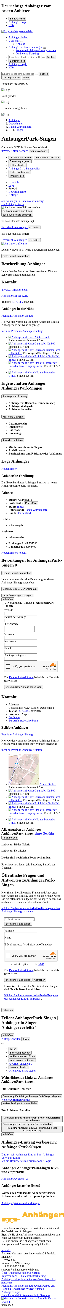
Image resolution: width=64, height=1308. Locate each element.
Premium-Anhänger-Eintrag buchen (36, 50)
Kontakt (20, 43)
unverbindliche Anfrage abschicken (23, 687)
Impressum (7, 1275)
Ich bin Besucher (26, 1160)
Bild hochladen (17, 165)
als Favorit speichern (20, 157)
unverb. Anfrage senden (15, 150)
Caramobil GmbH (44, 343)
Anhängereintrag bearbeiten (17, 1279)
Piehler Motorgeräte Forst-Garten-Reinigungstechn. (33, 364)
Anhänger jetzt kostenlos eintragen (20, 1203)
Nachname (10, 641)
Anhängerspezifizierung (15, 396)
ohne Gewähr (44, 833)
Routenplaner (9, 468)
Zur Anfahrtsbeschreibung (23, 720)
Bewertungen (17, 191)
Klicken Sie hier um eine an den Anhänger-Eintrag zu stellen (30, 910)
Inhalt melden (17, 175)
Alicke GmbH (42, 337)
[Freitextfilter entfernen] (43, 57)
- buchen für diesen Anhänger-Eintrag (32, 1129)
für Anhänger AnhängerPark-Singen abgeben (32, 1096)
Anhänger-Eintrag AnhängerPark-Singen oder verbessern (32, 1119)
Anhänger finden (18, 37)
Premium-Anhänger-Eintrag (17, 315)
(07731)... (17, 301)
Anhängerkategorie (15, 655)
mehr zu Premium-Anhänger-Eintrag (21, 331)
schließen (34, 227)
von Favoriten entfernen (47, 157)
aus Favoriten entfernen (22, 1060)
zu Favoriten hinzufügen (22, 1056)
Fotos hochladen (18, 1067)
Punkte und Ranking (27, 53)
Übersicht (14, 182)
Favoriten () (14, 1178)
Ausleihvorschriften (13, 440)
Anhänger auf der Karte (14, 295)
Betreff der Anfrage (15, 616)
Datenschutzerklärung (21, 677)
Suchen (51, 57)
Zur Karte (14, 717)
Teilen (13, 1049)
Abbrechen (39, 979)
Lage (11, 185)
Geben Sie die (20, 589)
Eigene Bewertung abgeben (17, 573)
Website (8, 609)
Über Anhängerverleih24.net (17, 1272)
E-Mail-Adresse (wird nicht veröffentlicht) (28, 944)
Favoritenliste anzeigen (14, 227)
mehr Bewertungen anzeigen (17, 595)
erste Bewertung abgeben (16, 256)
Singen (20, 506)
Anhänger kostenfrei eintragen (25, 47)
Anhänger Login (18, 22)
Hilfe (11, 25)
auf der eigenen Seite (27, 1124)
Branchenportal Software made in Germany (25, 1297)
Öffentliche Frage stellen (22, 1070)
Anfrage (13, 194)
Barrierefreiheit (17, 18)
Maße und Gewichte (13, 416)
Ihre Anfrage (11, 623)
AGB (41, 964)
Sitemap (39, 1288)
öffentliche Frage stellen (18, 923)
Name (7, 937)
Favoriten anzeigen (20, 1063)
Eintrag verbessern (19, 172)
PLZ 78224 (30, 503)
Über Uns (14, 40)
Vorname (9, 634)
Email (7, 648)
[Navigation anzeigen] (2, 1043)
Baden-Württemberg (36, 509)
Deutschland (24, 513)
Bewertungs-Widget (23, 1288)
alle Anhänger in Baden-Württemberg (22, 201)
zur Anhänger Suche (12, 204)
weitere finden (15, 1099)
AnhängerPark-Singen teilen (24, 168)
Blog (37, 1272)
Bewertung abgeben (20, 161)
